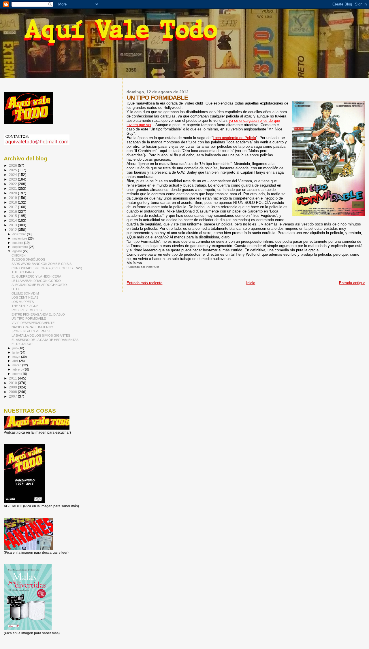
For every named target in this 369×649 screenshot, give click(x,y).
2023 (13, 179)
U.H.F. (16, 289)
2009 (13, 387)
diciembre (19, 234)
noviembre (20, 238)
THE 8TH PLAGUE (25, 306)
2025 (13, 170)
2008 (13, 392)
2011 (13, 378)
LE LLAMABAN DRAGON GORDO (36, 280)
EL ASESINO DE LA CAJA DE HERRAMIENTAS (45, 339)
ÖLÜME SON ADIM (25, 293)
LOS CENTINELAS (25, 297)
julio (15, 348)
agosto (17, 251)
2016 (13, 211)
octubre (18, 242)
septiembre (20, 246)
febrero (17, 369)
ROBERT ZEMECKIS (27, 310)
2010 (13, 383)
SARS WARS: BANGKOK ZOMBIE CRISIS (41, 263)
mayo (16, 356)
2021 (13, 188)
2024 (13, 175)
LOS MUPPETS (23, 301)
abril (15, 361)
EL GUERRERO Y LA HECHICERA (36, 276)
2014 (13, 220)
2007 (13, 396)
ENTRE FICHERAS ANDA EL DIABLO (38, 314)
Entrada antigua (352, 283)
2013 (13, 225)
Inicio (250, 283)
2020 (13, 193)
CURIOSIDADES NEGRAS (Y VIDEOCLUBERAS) (47, 268)
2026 (13, 165)
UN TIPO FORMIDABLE (29, 318)
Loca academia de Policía (234, 138)
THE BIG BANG (23, 272)
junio (16, 352)
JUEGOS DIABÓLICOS (28, 259)
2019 (13, 198)
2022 (13, 184)
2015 (13, 216)
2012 (13, 229)
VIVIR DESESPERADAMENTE (33, 322)
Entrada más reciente (144, 283)
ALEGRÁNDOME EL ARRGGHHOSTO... (40, 284)
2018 (13, 202)
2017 (13, 207)
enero (16, 373)
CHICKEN (19, 255)
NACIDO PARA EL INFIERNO (32, 327)
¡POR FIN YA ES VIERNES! (31, 331)
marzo (17, 365)
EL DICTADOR (22, 344)
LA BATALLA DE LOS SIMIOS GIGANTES (41, 335)
